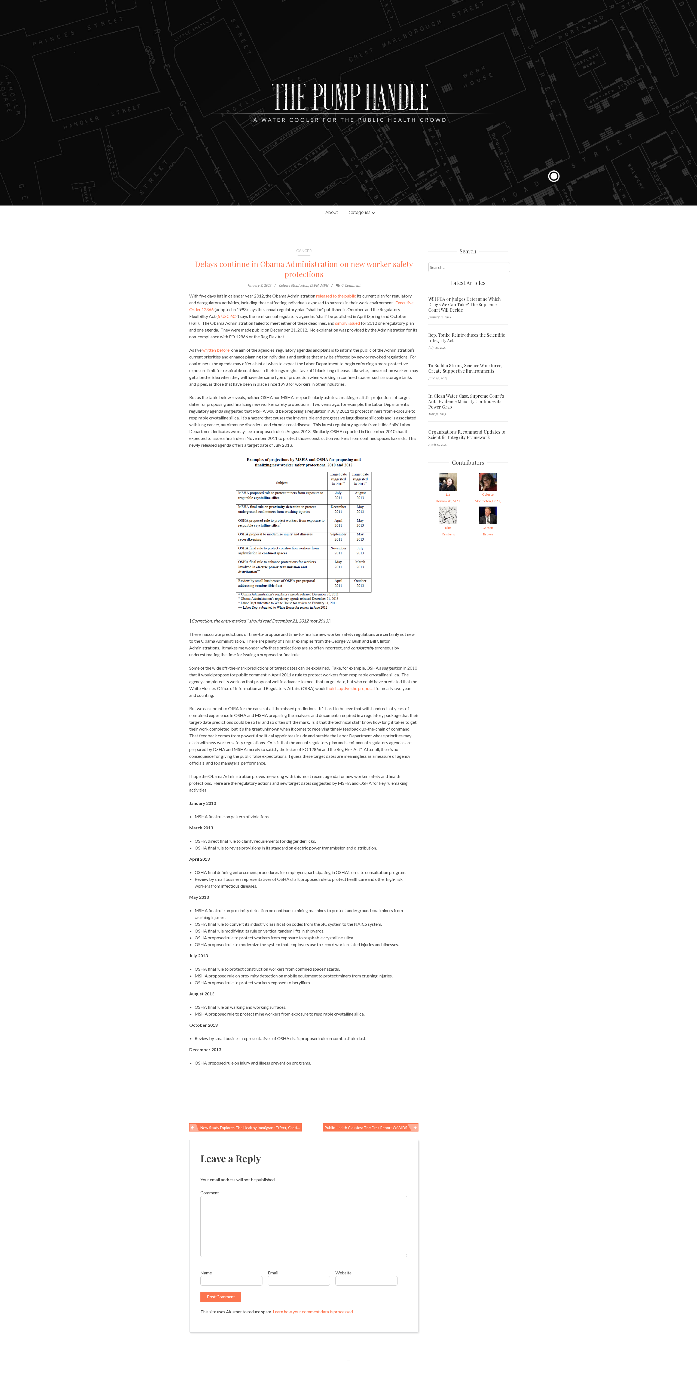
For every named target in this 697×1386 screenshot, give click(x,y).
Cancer (304, 250)
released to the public (336, 295)
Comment (209, 1192)
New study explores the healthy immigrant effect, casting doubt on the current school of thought (251, 1127)
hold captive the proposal (351, 688)
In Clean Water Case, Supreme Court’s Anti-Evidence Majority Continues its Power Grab (466, 401)
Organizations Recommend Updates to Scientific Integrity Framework (466, 434)
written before (216, 349)
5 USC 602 (228, 316)
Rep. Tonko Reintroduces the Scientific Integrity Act (466, 337)
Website (343, 1272)
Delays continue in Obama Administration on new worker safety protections (304, 269)
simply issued (347, 323)
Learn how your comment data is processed (313, 1311)
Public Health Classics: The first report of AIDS (366, 1127)
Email (273, 1272)
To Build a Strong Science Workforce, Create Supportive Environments (465, 368)
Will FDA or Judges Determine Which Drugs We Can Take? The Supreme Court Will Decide (464, 304)
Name (206, 1272)
